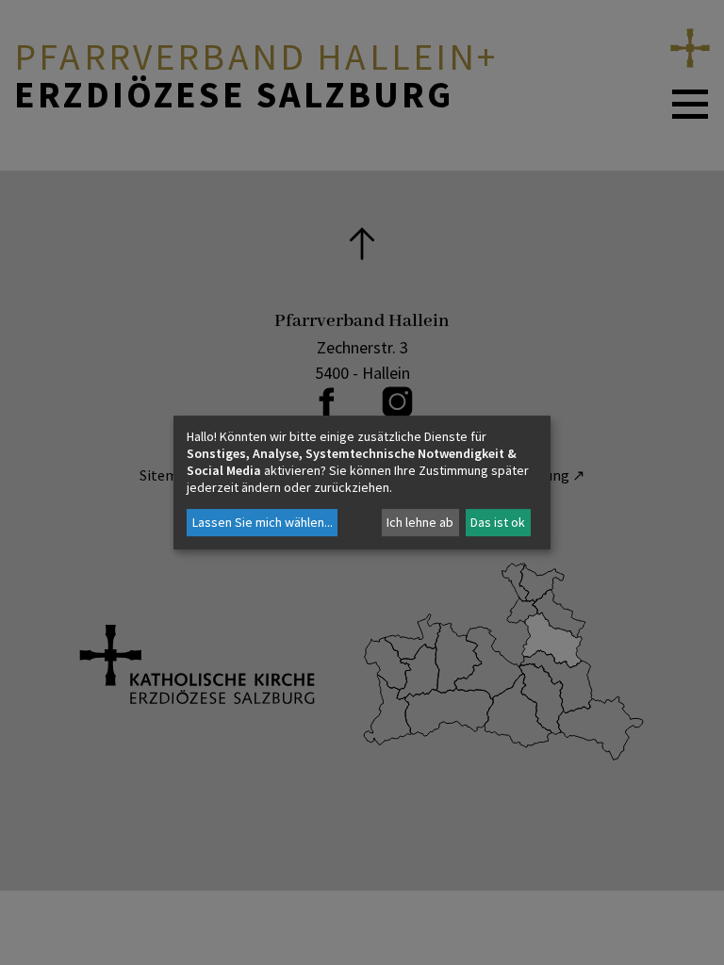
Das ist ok (497, 522)
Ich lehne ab (420, 522)
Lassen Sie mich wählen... (262, 522)
